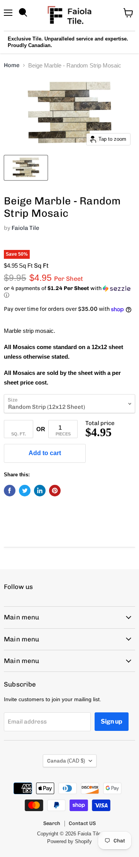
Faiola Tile (25, 227)
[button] (69, 292)
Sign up (111, 721)
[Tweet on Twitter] (25, 490)
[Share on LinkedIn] (40, 490)
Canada (66, 761)
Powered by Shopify (69, 841)
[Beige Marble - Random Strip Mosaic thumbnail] (25, 167)
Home (12, 65)
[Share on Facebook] (9, 490)
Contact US (82, 823)
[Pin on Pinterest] (55, 490)
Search (51, 823)
